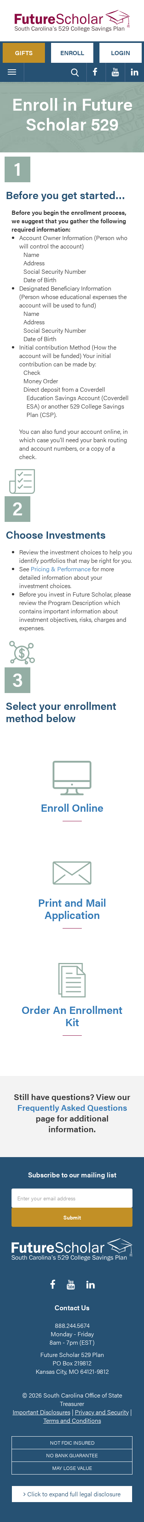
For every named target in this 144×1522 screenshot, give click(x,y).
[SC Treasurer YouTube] (115, 72)
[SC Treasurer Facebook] (96, 72)
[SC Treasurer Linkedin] (134, 72)
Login (120, 52)
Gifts (24, 52)
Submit (72, 1217)
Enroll (72, 52)
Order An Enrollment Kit (72, 1015)
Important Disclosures (41, 1412)
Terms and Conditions (72, 1420)
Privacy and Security (102, 1412)
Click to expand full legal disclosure (73, 1493)
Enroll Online (72, 807)
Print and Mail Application (72, 908)
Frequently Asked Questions (72, 1107)
